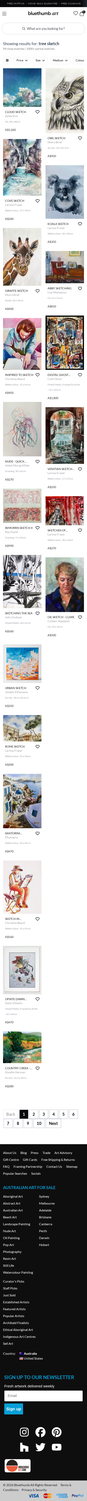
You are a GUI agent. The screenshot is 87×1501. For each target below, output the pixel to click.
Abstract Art (11, 1203)
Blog (23, 1153)
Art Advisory (63, 1153)
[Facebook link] (43, 1437)
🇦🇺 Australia (28, 1353)
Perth (43, 1231)
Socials (36, 1173)
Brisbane (45, 1217)
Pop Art (8, 1245)
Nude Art (9, 1231)
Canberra (45, 1224)
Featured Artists (14, 1309)
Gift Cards (30, 1159)
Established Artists (16, 1302)
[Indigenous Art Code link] (43, 1465)
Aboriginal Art (13, 1196)
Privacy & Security (34, 1490)
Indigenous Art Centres (19, 1336)
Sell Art (8, 1343)
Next (53, 1123)
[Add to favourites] (37, 112)
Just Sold (9, 1295)
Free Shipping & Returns (58, 1159)
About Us (9, 1153)
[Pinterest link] (60, 1437)
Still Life (8, 1265)
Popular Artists (13, 1316)
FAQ (6, 1166)
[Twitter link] (43, 1452)
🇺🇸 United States (31, 1358)
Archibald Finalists (16, 1323)
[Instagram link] (27, 1437)
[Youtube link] (60, 1452)
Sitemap (71, 1166)
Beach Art (10, 1217)
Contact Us (54, 1166)
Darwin (44, 1238)
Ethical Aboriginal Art (18, 1330)
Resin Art (9, 1258)
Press (34, 1153)
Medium (58, 60)
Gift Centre (11, 1159)
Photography (12, 1252)
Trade (46, 1153)
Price (20, 60)
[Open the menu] (4, 13)
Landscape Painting (16, 1224)
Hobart (44, 1245)
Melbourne (47, 1203)
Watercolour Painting (18, 1272)
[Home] (43, 13)
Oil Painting (11, 1238)
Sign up (13, 1409)
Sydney (44, 1196)
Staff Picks (10, 1288)
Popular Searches (15, 1173)
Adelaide (45, 1210)
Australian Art (13, 1210)
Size (38, 60)
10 (39, 1123)
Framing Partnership (28, 1166)
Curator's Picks (13, 1281)
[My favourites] (75, 13)
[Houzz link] (27, 1452)
